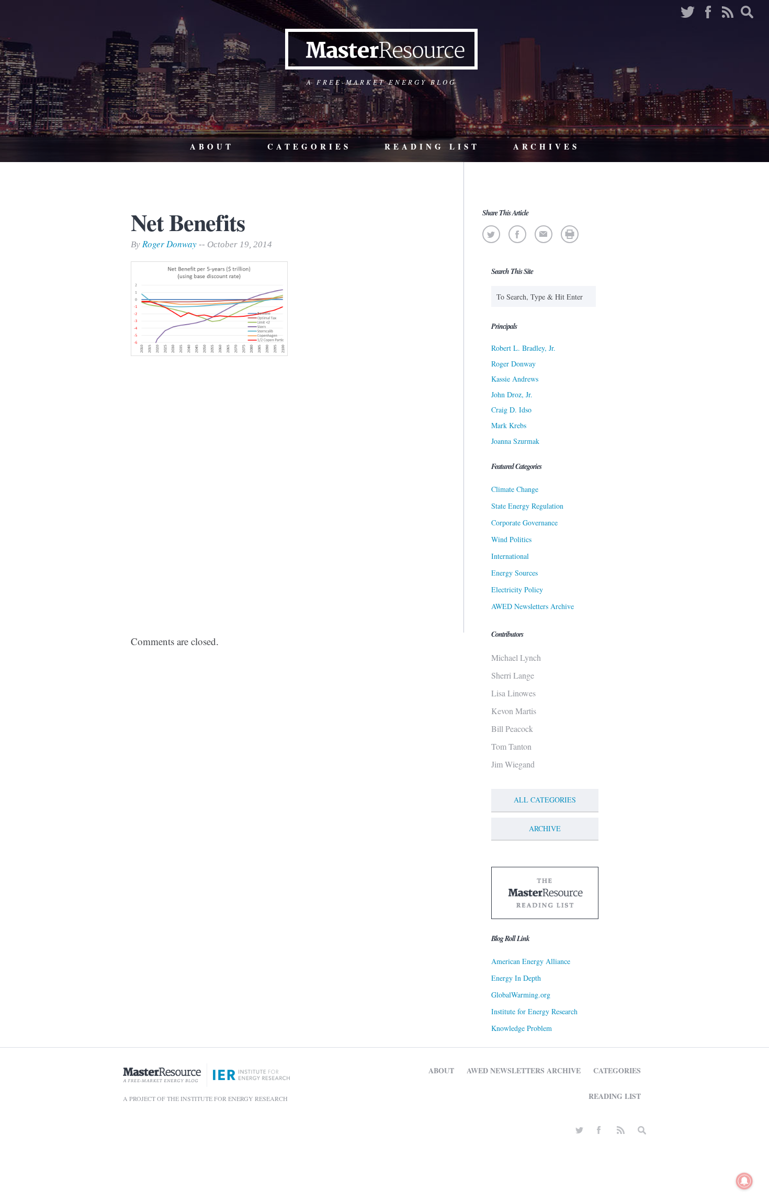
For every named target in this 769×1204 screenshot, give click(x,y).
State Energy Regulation (527, 506)
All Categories (545, 800)
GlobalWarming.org (520, 995)
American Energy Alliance (530, 961)
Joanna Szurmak (515, 441)
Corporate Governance (524, 523)
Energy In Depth (516, 978)
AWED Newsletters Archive (532, 606)
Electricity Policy (517, 589)
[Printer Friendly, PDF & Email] (569, 234)
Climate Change (514, 489)
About (212, 146)
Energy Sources (514, 573)
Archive (545, 828)
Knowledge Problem (521, 1028)
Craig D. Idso (511, 410)
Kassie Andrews (514, 379)
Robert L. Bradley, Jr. (523, 348)
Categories (309, 146)
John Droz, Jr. (512, 394)
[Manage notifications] (744, 1181)
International (510, 556)
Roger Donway (169, 244)
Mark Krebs (508, 425)
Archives (546, 146)
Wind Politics (511, 539)
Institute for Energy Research (534, 1011)
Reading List (432, 146)
